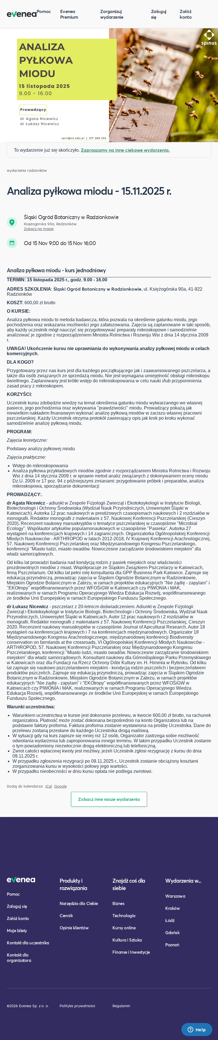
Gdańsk (172, 932)
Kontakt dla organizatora (19, 957)
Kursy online (123, 927)
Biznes (118, 903)
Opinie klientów (74, 927)
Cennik (66, 915)
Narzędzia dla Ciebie (79, 903)
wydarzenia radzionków (27, 170)
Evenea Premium (69, 14)
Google (60, 786)
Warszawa (175, 896)
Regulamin (121, 1005)
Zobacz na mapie (39, 229)
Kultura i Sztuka (127, 940)
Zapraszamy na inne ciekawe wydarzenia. (125, 150)
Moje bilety (17, 930)
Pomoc (44, 11)
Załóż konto (186, 14)
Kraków (172, 908)
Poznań (172, 944)
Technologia (123, 915)
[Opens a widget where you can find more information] (196, 1030)
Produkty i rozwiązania (73, 884)
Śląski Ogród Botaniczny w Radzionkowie (97, 289)
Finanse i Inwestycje (131, 952)
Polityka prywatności (77, 1005)
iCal (48, 786)
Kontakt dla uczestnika (28, 942)
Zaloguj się (158, 14)
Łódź (169, 920)
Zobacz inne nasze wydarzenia (109, 799)
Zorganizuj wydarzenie (111, 14)
